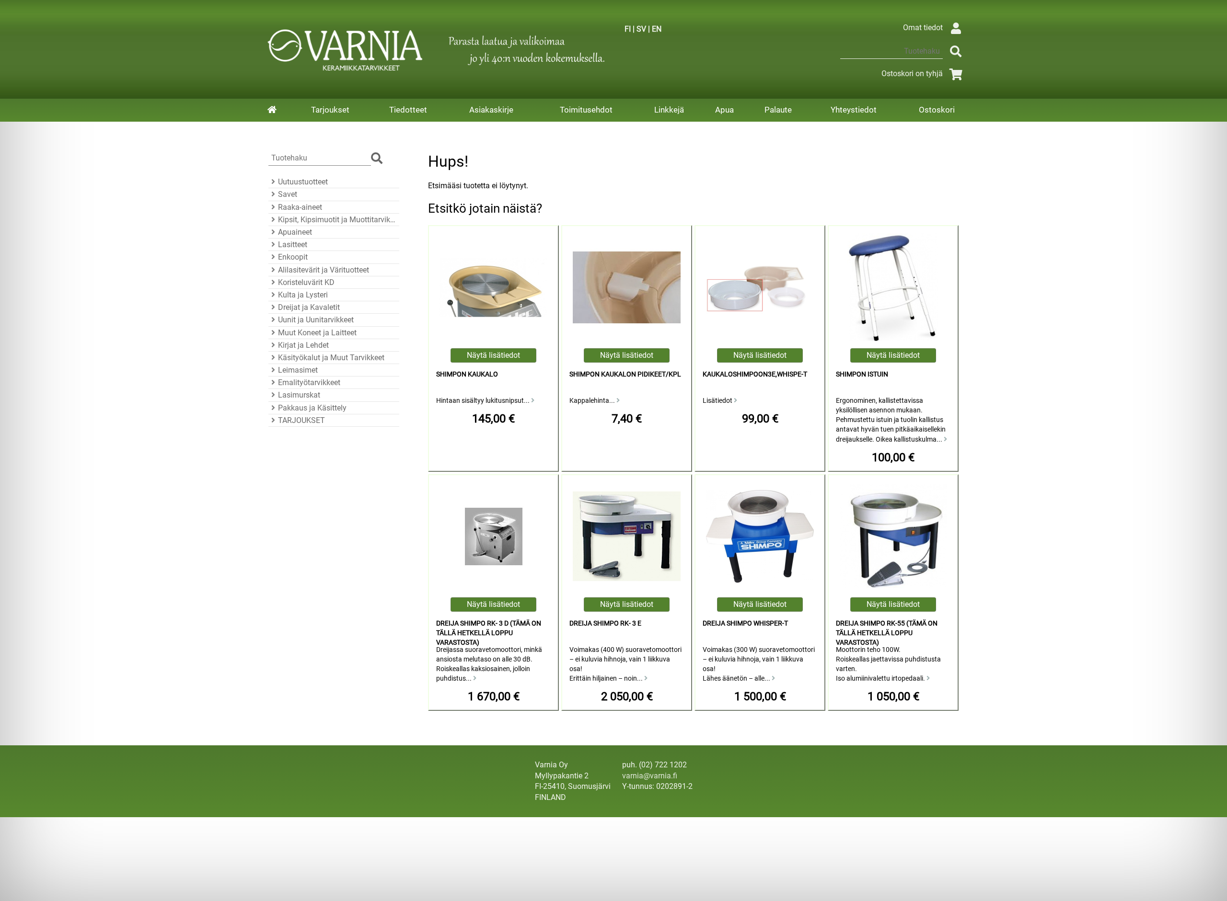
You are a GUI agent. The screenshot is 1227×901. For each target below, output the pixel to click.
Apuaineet (295, 232)
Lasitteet (292, 244)
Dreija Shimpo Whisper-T (745, 623)
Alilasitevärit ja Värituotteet (323, 269)
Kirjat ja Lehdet (303, 345)
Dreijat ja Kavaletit (309, 307)
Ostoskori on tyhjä (912, 73)
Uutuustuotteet (303, 181)
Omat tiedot (923, 27)
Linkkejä (669, 109)
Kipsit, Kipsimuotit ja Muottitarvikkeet (337, 219)
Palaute (778, 109)
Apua (724, 109)
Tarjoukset (330, 109)
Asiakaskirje (491, 109)
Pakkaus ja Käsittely (312, 407)
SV (641, 29)
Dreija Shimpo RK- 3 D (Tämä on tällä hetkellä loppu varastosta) (488, 633)
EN (656, 29)
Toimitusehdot (586, 109)
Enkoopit (293, 257)
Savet (287, 194)
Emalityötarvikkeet (309, 382)
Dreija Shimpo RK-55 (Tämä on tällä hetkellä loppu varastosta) (887, 633)
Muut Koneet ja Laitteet (317, 332)
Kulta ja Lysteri (303, 294)
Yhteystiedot (854, 109)
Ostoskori (937, 109)
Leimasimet (298, 370)
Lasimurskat (299, 394)
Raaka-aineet (300, 207)
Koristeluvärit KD (306, 282)
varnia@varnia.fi (649, 775)
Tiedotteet (408, 109)
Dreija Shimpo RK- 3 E (605, 623)
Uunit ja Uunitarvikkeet (316, 319)
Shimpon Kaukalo (467, 374)
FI (628, 29)
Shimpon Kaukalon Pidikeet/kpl (625, 374)
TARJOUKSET (301, 420)
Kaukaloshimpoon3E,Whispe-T (755, 374)
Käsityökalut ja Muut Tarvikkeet (331, 357)
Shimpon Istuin (862, 374)
